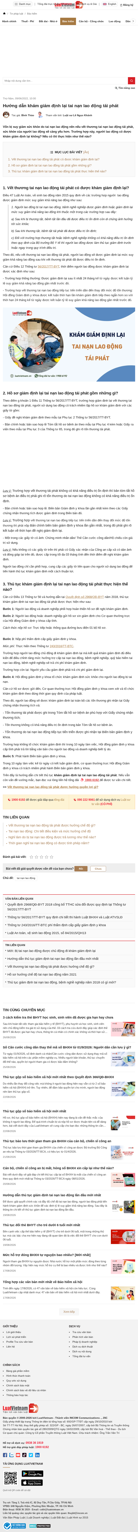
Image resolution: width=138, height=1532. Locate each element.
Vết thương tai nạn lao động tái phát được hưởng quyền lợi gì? (52, 787)
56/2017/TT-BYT (48, 266)
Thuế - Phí (27, 21)
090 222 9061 (86, 799)
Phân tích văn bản (82, 1336)
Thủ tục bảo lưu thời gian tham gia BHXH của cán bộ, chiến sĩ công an (57, 1141)
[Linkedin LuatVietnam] (37, 1455)
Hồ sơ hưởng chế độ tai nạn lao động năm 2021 (42, 974)
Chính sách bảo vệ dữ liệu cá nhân (26, 1390)
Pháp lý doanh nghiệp (84, 1341)
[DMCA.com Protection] (40, 1527)
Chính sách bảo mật (17, 1385)
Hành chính (9, 21)
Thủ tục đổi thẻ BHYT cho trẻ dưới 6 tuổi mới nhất (41, 1225)
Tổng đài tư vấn (81, 1356)
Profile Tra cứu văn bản (19, 1341)
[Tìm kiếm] (131, 80)
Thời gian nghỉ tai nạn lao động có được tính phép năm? (48, 843)
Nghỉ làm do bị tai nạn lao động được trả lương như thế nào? (52, 837)
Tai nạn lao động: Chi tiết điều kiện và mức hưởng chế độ (49, 831)
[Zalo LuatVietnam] (11, 1455)
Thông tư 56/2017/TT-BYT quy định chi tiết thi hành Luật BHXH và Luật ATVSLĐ (65, 917)
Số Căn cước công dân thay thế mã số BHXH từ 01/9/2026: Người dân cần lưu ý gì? (67, 1047)
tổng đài (59, 799)
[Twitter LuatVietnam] (31, 1455)
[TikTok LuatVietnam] (24, 1455)
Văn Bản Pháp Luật (14, 1517)
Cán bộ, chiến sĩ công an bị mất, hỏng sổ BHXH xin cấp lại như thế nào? (58, 1168)
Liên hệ (10, 1346)
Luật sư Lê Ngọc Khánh (77, 115)
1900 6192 (18, 799)
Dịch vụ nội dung (81, 1351)
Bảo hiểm (68, 21)
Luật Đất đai (58, 1517)
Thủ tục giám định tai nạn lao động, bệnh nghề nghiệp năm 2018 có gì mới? (61, 982)
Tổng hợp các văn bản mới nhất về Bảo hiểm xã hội (42, 1282)
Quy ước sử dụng (16, 1380)
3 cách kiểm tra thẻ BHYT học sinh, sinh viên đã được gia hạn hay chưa (58, 1017)
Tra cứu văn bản (81, 1332)
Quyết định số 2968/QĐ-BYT (85, 597)
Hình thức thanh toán (18, 1375)
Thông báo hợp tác (17, 1395)
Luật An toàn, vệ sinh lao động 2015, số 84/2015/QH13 (46, 933)
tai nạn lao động (26, 878)
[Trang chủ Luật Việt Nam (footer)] (69, 1408)
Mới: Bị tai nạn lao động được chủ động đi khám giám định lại (51, 951)
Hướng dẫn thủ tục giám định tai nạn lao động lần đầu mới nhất (52, 959)
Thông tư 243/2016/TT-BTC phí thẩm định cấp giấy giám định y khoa (56, 925)
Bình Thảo (27, 115)
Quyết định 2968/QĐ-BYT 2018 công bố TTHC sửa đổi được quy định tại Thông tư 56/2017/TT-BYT (66, 907)
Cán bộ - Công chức (91, 21)
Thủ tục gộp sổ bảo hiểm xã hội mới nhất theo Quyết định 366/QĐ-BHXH (58, 1077)
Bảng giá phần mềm (17, 1370)
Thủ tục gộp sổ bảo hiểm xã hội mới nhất (34, 1111)
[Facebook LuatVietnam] (5, 1455)
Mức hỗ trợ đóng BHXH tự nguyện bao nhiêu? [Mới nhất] (47, 1255)
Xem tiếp (69, 1311)
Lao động (115, 21)
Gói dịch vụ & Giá (87, 4)
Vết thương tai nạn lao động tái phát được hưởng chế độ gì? (51, 825)
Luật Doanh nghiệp (38, 1517)
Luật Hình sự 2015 (77, 1517)
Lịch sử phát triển (16, 1336)
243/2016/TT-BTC (61, 646)
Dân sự (130, 21)
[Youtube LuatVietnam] (18, 1455)
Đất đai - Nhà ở (48, 21)
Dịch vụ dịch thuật (82, 1346)
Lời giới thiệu (13, 1332)
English (112, 4)
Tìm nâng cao (126, 87)
